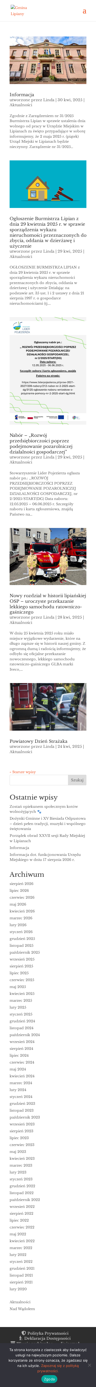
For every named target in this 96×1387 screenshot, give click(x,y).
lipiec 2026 (19, 890)
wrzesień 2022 (22, 1206)
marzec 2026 (21, 918)
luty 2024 (18, 1090)
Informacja (22, 94)
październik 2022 (25, 1200)
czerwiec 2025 (22, 980)
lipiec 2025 (19, 973)
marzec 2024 (21, 1083)
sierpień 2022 (21, 1213)
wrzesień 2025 (22, 959)
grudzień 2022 (22, 1186)
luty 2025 (18, 1007)
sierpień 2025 (21, 966)
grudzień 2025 (22, 938)
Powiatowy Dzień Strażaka (38, 741)
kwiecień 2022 (22, 1241)
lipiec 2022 (19, 1220)
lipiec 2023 (19, 1138)
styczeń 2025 (21, 1014)
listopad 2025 (21, 945)
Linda (48, 100)
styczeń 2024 (21, 1096)
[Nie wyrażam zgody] (89, 1365)
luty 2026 (18, 925)
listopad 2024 (22, 1028)
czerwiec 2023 (22, 1145)
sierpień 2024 (21, 1048)
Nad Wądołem (22, 1309)
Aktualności (21, 105)
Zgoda (49, 1379)
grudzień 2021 (22, 1268)
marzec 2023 (21, 1165)
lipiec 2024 (19, 1055)
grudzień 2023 (22, 1103)
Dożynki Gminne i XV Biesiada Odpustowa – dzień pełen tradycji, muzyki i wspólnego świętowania (48, 823)
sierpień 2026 (21, 884)
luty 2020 (18, 1289)
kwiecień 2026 (22, 911)
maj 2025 (18, 987)
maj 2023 (18, 1151)
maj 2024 (18, 1069)
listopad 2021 (21, 1275)
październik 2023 (25, 1117)
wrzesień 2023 (22, 1124)
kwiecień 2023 (22, 1158)
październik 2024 (25, 1035)
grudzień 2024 (22, 1021)
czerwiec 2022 (22, 1227)
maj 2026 (18, 904)
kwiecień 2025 (22, 993)
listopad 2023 (22, 1110)
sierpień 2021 (21, 1282)
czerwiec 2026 (22, 897)
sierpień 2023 (21, 1131)
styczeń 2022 (21, 1261)
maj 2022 (18, 1234)
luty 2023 (18, 1172)
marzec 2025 (21, 1000)
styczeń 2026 (21, 932)
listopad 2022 (22, 1193)
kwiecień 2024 (22, 1076)
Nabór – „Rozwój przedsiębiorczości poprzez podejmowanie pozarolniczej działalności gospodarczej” (41, 443)
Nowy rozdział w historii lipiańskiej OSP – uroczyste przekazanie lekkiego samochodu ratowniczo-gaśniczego (48, 604)
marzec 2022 (21, 1248)
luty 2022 (18, 1255)
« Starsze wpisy (23, 772)
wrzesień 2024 (22, 1042)
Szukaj (77, 780)
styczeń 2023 (21, 1179)
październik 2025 (25, 952)
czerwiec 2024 (22, 1062)
